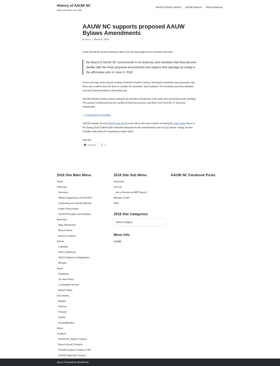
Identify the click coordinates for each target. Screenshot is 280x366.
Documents (63, 295)
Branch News (65, 230)
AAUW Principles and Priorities (74, 214)
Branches (62, 219)
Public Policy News (68, 208)
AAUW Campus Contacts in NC (74, 350)
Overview (63, 192)
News (60, 268)
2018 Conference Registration (73, 257)
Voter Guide (180, 123)
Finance (62, 312)
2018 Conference (67, 252)
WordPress (83, 362)
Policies (62, 306)
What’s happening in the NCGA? (75, 198)
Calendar (63, 246)
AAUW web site (116, 123)
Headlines (63, 274)
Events (60, 241)
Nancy (88, 39)
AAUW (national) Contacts (72, 355)
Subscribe (119, 181)
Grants (61, 317)
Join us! (118, 187)
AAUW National (193, 7)
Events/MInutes (66, 323)
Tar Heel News (66, 279)
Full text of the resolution (98, 115)
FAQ (166, 127)
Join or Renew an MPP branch (131, 192)
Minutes (62, 263)
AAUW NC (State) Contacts (72, 339)
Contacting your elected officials (74, 203)
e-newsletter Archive (68, 284)
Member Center (122, 198)
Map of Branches (67, 225)
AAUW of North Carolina (168, 7)
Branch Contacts (67, 236)
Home (60, 181)
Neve (59, 362)
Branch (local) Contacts (70, 344)
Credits (117, 241)
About (60, 328)
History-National (214, 7)
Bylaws (62, 301)
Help (116, 203)
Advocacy (62, 187)
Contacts (61, 333)
